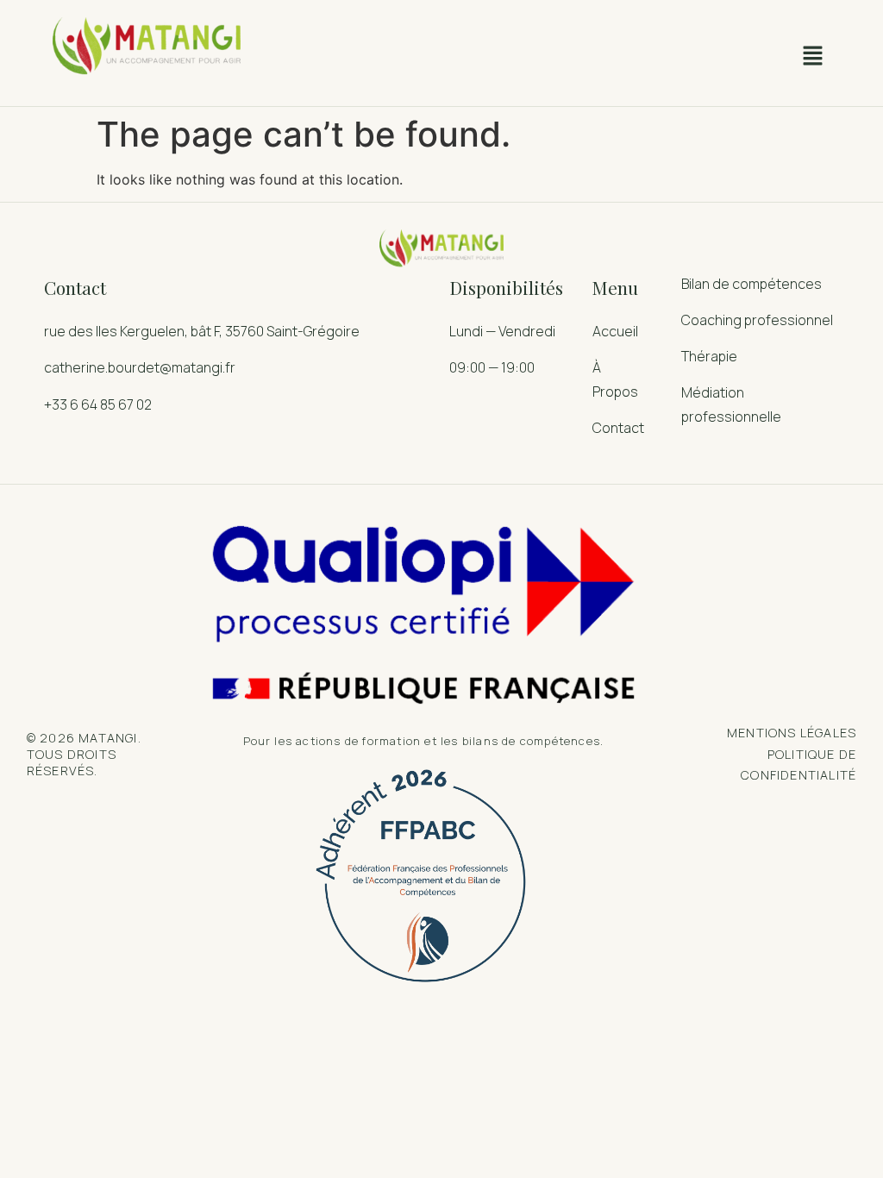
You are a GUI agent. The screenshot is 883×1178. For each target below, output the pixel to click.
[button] (812, 57)
